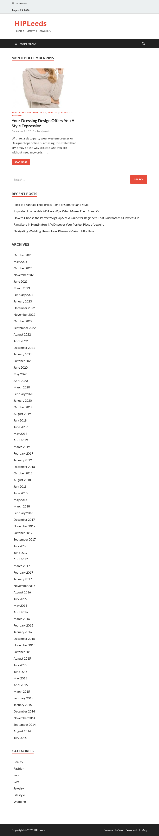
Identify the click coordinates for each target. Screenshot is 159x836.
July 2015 (20, 665)
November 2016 (24, 585)
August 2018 (22, 480)
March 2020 (22, 387)
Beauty (16, 112)
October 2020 (23, 361)
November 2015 (24, 645)
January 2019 (23, 460)
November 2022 (24, 314)
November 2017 (24, 526)
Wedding (17, 115)
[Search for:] (79, 179)
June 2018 (21, 493)
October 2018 (23, 473)
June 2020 (21, 367)
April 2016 (21, 612)
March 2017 (22, 566)
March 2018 (22, 506)
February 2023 (23, 294)
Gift (43, 112)
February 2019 (23, 453)
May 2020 (20, 374)
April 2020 (21, 380)
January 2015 (23, 704)
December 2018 (24, 466)
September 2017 (25, 539)
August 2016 (22, 592)
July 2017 (20, 546)
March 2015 (22, 691)
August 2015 (22, 658)
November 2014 (24, 718)
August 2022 (22, 334)
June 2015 (21, 671)
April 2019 (21, 440)
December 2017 (24, 519)
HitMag (142, 830)
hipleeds (45, 131)
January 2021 (23, 354)
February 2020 (23, 394)
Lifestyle (65, 112)
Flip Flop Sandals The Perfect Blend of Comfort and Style (51, 204)
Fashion (26, 112)
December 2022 (24, 308)
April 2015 (21, 685)
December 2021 (24, 347)
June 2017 (21, 552)
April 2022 (21, 341)
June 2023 (21, 281)
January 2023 (23, 301)
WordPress (125, 830)
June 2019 (21, 427)
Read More (19, 161)
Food (36, 112)
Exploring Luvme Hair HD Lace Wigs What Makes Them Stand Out (58, 211)
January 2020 (23, 400)
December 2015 (24, 638)
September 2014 (25, 724)
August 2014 (22, 731)
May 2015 (20, 678)
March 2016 (22, 618)
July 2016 (20, 599)
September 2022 (25, 327)
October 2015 (23, 652)
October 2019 (23, 407)
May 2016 (20, 605)
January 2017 (23, 579)
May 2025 (20, 261)
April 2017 (21, 559)
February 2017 (23, 572)
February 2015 (23, 698)
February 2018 (23, 513)
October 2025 (23, 255)
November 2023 (24, 275)
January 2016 (23, 632)
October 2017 (23, 533)
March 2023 (22, 288)
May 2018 (20, 499)
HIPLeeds (31, 23)
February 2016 (23, 625)
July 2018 (20, 486)
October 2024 (23, 268)
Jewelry (53, 112)
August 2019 (22, 413)
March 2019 (22, 447)
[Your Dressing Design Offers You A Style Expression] (44, 88)
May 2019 (20, 433)
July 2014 (20, 738)
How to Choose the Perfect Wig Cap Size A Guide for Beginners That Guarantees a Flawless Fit (76, 218)
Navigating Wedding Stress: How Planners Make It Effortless (54, 231)
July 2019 (20, 420)
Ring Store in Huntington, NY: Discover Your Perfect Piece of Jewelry (59, 224)
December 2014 (24, 711)
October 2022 (23, 321)
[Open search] (143, 43)
